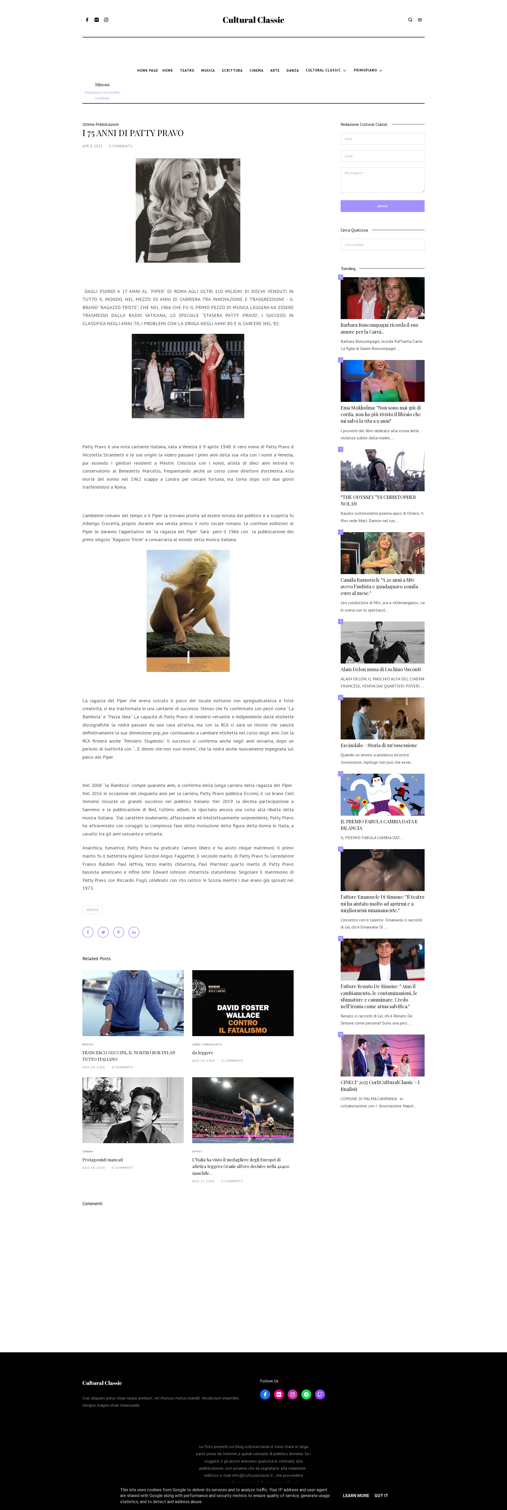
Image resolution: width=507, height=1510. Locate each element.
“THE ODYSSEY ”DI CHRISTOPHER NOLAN (378, 500)
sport (197, 1151)
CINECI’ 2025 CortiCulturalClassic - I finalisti (380, 1085)
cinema (87, 1151)
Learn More (356, 1495)
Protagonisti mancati (102, 1159)
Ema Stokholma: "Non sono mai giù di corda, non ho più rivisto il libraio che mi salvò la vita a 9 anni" (381, 414)
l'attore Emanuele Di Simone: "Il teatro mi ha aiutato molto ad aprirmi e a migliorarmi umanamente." (382, 903)
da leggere (202, 1052)
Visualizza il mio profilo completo (102, 95)
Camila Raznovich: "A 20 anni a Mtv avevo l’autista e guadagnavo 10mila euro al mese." (379, 586)
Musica (92, 910)
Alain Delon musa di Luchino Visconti (381, 669)
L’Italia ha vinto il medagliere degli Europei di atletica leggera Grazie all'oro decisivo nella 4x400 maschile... (240, 1166)
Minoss (102, 84)
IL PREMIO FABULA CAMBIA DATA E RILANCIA (379, 824)
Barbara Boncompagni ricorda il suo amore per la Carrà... (379, 328)
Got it (381, 1495)
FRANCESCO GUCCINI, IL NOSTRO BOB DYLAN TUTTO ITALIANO (128, 1056)
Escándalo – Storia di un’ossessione (379, 745)
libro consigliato (207, 1044)
